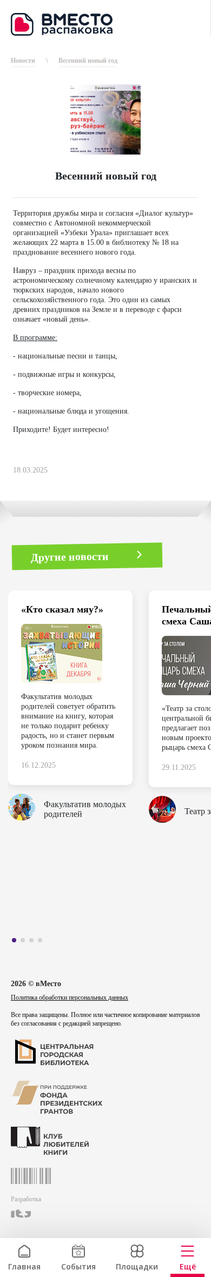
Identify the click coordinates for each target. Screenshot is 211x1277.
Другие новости (70, 556)
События (78, 1265)
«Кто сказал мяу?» (62, 609)
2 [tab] (25, 942)
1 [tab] (16, 942)
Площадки (137, 1265)
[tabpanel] (78, 709)
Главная (24, 1265)
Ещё (188, 1265)
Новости (23, 60)
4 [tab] (42, 942)
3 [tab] (34, 942)
